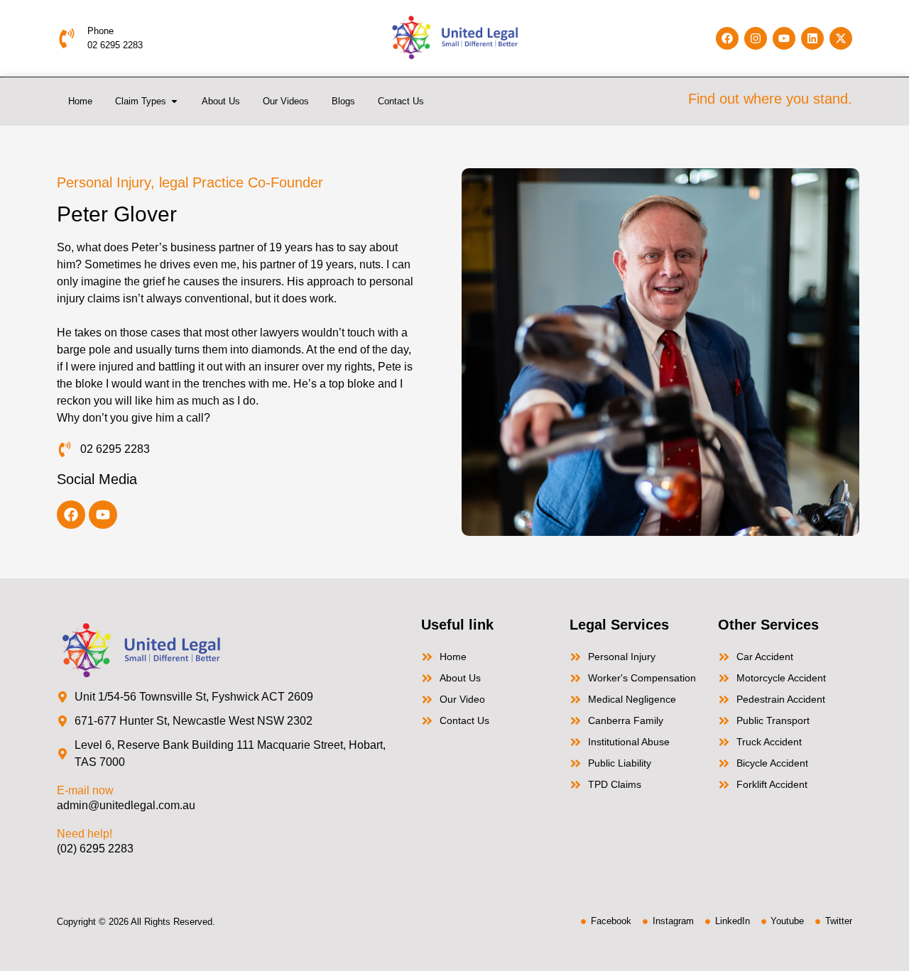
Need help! (84, 834)
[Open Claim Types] (174, 101)
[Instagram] (755, 38)
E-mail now (85, 790)
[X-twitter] (840, 38)
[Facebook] (727, 38)
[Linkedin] (812, 38)
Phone (100, 31)
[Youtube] (784, 38)
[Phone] (67, 38)
